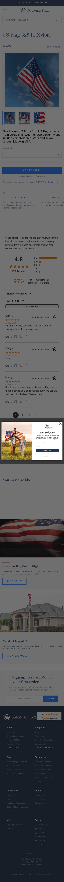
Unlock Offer (47, 451)
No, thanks (47, 457)
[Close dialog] (60, 423)
